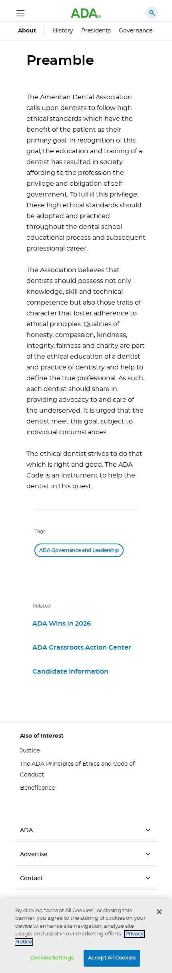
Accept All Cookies (111, 958)
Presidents (96, 31)
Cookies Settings (52, 958)
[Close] (159, 912)
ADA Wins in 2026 (61, 623)
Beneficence (37, 788)
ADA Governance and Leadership (79, 550)
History (63, 31)
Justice (30, 751)
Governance (135, 31)
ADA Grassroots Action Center (81, 647)
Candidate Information (70, 671)
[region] (86, 936)
